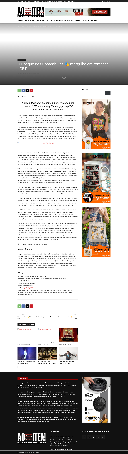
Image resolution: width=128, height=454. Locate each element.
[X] (107, 1)
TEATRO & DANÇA (26, 26)
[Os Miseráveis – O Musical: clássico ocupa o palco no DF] (47, 335)
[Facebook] (100, 1)
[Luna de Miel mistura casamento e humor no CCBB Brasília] (68, 335)
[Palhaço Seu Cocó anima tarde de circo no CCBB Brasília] (68, 353)
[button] (108, 20)
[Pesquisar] (107, 93)
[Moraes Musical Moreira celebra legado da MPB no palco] (27, 335)
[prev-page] (19, 367)
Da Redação (23, 73)
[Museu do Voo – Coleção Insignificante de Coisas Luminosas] (47, 353)
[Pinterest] (31, 90)
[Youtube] (109, 1)
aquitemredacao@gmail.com (63, 449)
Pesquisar (85, 90)
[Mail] (105, 1)
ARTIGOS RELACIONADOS (26, 325)
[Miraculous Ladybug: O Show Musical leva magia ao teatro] (27, 353)
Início (19, 26)
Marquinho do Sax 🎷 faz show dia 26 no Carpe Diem (31, 318)
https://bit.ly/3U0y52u (29, 288)
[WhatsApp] (19, 90)
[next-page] (21, 367)
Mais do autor (40, 325)
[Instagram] (102, 1)
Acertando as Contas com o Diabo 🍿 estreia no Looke (64, 318)
